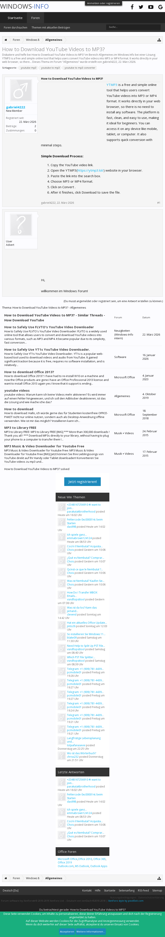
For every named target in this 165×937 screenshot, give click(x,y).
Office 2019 (65, 862)
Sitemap (157, 890)
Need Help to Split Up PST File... (86, 646)
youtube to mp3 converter (80, 67)
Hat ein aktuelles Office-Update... (87, 623)
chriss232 (73, 757)
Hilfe (98, 890)
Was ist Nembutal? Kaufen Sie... (85, 581)
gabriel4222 (109, 62)
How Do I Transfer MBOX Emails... (82, 594)
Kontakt (87, 890)
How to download (18, 409)
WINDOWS (24, 6)
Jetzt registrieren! (83, 481)
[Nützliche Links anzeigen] (159, 40)
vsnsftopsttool (76, 599)
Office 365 (99, 859)
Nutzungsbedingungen (123, 897)
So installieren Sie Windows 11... (86, 634)
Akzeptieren (67, 931)
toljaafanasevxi (76, 745)
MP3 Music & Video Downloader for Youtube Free (44, 446)
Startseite (15, 18)
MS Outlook (82, 866)
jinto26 (71, 626)
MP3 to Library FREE (20, 427)
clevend (71, 614)
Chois (70, 550)
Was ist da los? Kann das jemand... (82, 609)
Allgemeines (70, 62)
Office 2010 (85, 859)
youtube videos (17, 390)
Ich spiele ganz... (77, 534)
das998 (71, 526)
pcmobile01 (74, 672)
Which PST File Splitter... (81, 657)
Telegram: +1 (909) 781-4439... (85, 669)
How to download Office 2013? (29, 372)
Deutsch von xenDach (86, 900)
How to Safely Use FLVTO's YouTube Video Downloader (49, 327)
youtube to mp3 (50, 67)
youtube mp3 (28, 67)
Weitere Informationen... (90, 931)
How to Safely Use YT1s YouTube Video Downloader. (47, 349)
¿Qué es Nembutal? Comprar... (85, 558)
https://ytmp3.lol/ (91, 170)
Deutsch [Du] (10, 890)
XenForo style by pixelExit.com (126, 900)
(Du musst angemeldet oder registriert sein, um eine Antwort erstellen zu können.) (113, 301)
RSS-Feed (143, 890)
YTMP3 (112, 84)
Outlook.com (66, 866)
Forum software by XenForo (32, 900)
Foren (35, 18)
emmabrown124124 (79, 538)
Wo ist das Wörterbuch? (81, 753)
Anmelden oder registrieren (103, 3)
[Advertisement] (73, 109)
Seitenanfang (126, 890)
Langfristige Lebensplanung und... (84, 739)
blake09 (72, 637)
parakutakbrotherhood (81, 511)
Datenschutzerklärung (151, 897)
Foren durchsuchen (15, 27)
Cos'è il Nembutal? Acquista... (85, 546)
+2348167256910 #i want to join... (84, 506)
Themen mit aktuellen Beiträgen (51, 27)
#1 (158, 203)
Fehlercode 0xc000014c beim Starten (85, 521)
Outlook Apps (98, 866)
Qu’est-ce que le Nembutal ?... (85, 569)
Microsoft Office (67, 859)
